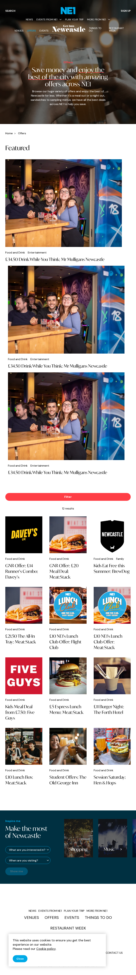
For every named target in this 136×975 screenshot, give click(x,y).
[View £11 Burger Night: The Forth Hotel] (112, 675)
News (29, 19)
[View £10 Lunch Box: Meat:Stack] (23, 746)
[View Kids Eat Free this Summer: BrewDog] (112, 534)
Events (44, 30)
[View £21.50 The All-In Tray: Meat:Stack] (23, 605)
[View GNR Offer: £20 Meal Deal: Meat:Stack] (67, 534)
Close (20, 958)
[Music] (82, 838)
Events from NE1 (46, 19)
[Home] (68, 10)
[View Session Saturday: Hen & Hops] (112, 746)
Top (126, 966)
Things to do (95, 29)
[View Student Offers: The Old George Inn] (67, 746)
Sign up (126, 10)
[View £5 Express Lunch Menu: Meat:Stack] (67, 675)
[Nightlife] (116, 838)
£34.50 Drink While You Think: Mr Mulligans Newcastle (54, 259)
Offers (31, 30)
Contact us (114, 953)
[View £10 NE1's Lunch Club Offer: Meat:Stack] (112, 605)
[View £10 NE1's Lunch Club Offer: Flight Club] (67, 605)
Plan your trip (74, 19)
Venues (19, 30)
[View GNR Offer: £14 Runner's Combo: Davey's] (23, 534)
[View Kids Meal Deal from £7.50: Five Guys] (23, 675)
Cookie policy (46, 949)
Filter (68, 497)
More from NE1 (96, 19)
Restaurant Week (116, 29)
